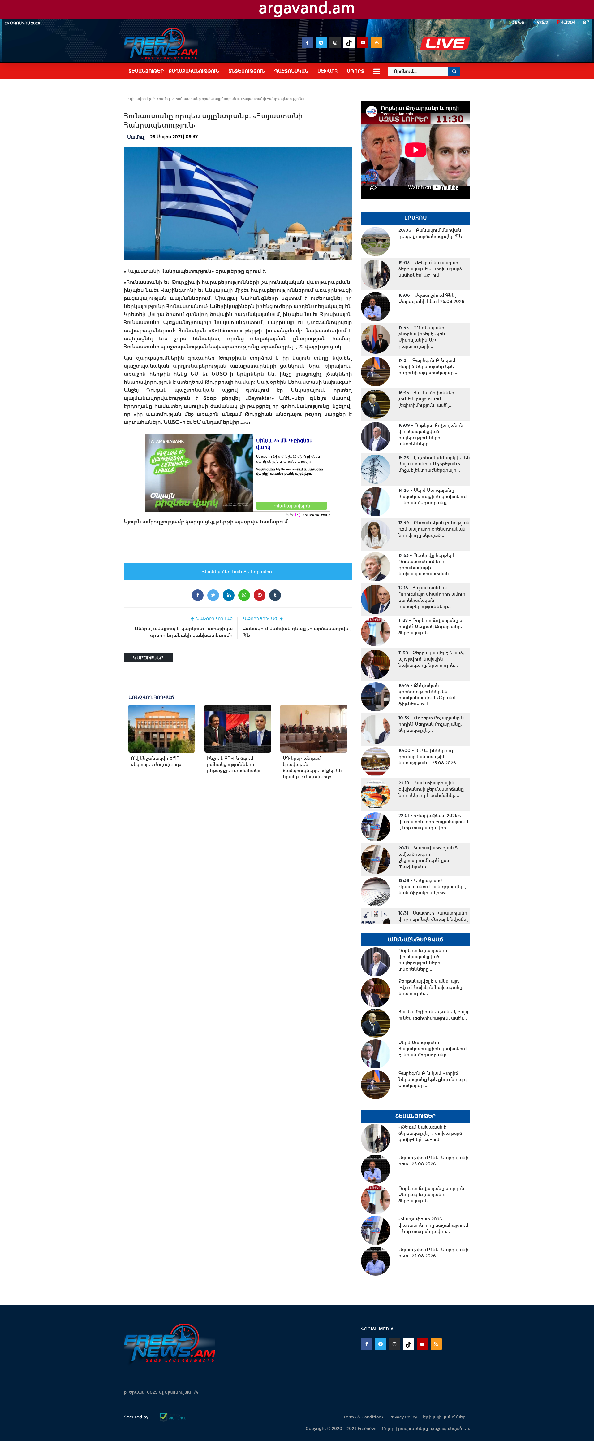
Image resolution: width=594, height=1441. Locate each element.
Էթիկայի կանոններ (444, 1417)
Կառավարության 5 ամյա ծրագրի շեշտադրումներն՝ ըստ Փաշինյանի (428, 857)
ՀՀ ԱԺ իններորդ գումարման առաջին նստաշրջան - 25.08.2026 (427, 757)
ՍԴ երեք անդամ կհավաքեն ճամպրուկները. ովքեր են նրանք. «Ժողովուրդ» (312, 767)
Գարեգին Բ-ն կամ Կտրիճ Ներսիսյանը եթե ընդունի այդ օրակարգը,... (428, 366)
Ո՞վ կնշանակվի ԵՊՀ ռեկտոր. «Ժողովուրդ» (156, 761)
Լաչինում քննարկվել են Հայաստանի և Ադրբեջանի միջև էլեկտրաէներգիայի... (434, 464)
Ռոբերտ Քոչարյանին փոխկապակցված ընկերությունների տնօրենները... (430, 434)
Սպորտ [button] (355, 71)
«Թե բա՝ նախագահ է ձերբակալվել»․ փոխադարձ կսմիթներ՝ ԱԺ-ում (430, 269)
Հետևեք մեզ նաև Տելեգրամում (237, 571)
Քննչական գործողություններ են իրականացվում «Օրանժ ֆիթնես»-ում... (427, 695)
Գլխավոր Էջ (139, 99)
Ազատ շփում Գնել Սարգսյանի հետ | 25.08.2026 (431, 298)
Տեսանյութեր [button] (146, 71)
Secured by (137, 1417)
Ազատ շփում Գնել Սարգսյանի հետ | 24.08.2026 (433, 1253)
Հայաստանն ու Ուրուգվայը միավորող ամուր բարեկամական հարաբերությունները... (431, 597)
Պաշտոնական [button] (291, 71)
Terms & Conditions (363, 1417)
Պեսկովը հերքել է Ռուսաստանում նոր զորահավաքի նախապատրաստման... (426, 564)
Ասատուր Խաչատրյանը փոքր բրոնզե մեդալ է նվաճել (433, 916)
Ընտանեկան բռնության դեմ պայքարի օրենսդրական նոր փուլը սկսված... (434, 529)
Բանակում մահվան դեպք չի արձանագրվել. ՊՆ (296, 632)
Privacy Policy (403, 1417)
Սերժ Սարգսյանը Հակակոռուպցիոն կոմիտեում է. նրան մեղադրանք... (432, 496)
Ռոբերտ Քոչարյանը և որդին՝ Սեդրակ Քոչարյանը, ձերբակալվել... (430, 626)
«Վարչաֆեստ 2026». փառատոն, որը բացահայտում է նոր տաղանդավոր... (433, 822)
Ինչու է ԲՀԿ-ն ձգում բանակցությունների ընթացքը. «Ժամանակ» (233, 764)
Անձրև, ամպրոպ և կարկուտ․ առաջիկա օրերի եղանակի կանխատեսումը (184, 632)
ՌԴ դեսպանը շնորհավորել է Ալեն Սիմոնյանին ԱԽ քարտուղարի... (421, 337)
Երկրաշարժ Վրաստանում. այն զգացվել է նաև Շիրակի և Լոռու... (432, 887)
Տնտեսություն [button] (246, 71)
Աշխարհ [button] (327, 71)
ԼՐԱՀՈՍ (415, 218)
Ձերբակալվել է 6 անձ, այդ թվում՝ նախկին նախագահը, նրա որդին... (431, 659)
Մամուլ (163, 99)
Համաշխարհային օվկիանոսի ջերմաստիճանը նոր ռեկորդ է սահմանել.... (431, 789)
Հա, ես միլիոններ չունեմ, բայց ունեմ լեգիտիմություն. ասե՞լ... (426, 399)
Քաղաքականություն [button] (194, 71)
